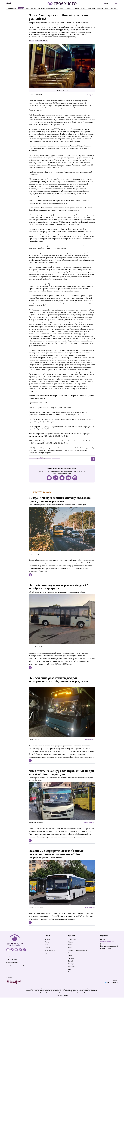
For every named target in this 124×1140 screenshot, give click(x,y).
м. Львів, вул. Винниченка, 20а (15, 966)
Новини (47, 939)
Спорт (68, 8)
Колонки (47, 947)
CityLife (21, 8)
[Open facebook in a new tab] (49, 477)
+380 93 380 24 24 (11, 959)
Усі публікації (12, 8)
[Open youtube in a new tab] (62, 477)
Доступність (104, 944)
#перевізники (46, 458)
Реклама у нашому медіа (107, 941)
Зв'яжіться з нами (105, 948)
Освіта (62, 8)
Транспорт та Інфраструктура (48, 8)
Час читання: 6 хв (41, 41)
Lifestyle (83, 8)
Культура (91, 8)
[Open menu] (116, 3)
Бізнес (33, 8)
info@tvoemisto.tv (12, 962)
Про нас (102, 939)
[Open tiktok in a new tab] (55, 477)
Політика (113, 8)
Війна (27, 8)
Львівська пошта (35, 110)
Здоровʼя (76, 8)
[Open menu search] (111, 3)
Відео (46, 945)
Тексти (47, 942)
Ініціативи (100, 8)
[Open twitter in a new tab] (75, 477)
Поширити (90, 95)
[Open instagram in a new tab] (68, 477)
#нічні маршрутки (34, 458)
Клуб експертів (49, 953)
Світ (106, 8)
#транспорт (56, 458)
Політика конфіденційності (109, 946)
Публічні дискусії (50, 950)
